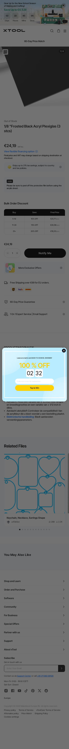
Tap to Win (34, 388)
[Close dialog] (64, 350)
